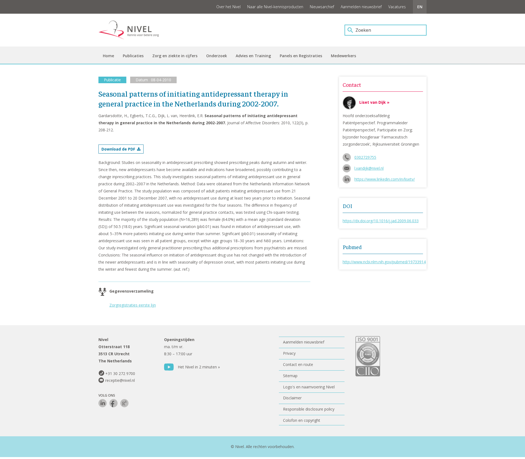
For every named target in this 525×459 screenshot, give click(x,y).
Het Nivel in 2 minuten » (199, 366)
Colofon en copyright (301, 420)
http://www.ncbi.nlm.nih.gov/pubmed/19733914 (384, 261)
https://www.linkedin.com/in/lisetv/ (384, 179)
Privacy (289, 353)
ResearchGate (124, 403)
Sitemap (290, 375)
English (420, 7)
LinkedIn (102, 403)
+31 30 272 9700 (120, 373)
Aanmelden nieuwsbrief (361, 6)
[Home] (132, 30)
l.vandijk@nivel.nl (369, 168)
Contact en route (298, 364)
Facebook (113, 403)
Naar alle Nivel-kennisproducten (275, 6)
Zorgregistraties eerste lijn (132, 305)
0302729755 (365, 157)
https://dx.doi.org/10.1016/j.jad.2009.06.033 (381, 220)
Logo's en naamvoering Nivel (309, 386)
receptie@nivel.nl (120, 380)
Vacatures (397, 6)
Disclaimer (292, 397)
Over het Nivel (228, 6)
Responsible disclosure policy (308, 409)
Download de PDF (118, 149)
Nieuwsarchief (322, 6)
